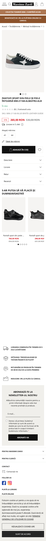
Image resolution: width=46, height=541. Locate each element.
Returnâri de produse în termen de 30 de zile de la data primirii (26, 368)
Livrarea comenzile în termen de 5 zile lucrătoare (26, 348)
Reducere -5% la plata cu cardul (25, 379)
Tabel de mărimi (13, 141)
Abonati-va (23, 437)
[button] (20, 94)
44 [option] (12, 135)
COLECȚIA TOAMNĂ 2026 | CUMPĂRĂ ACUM (23, 12)
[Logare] (36, 4)
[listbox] (23, 136)
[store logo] (23, 4)
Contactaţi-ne (12, 471)
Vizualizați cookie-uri (23, 526)
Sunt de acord (23, 534)
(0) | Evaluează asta (22, 109)
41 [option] (5, 135)
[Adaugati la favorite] (40, 149)
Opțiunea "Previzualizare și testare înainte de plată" (24, 358)
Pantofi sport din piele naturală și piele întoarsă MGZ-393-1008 (13, 235)
